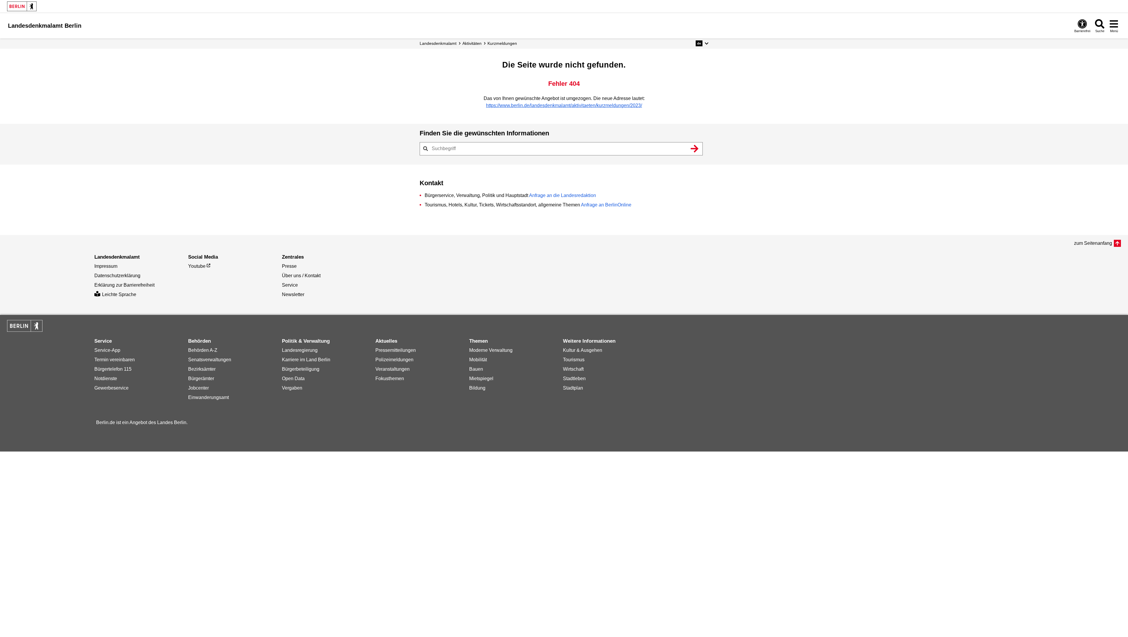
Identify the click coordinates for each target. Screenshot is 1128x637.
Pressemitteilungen (395, 350)
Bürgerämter (201, 378)
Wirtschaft (573, 369)
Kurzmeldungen (502, 43)
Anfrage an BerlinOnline (606, 204)
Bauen (476, 369)
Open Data (293, 378)
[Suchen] (695, 148)
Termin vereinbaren (114, 359)
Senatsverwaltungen (209, 359)
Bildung (477, 387)
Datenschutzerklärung (117, 275)
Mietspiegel (481, 378)
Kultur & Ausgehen (582, 350)
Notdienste (105, 378)
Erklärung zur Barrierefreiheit (124, 285)
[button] (702, 43)
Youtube (197, 266)
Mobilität (478, 359)
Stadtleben (574, 378)
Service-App (107, 350)
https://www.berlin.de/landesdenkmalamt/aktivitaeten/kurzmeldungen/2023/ (564, 105)
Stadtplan (573, 387)
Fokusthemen (389, 378)
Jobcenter (198, 387)
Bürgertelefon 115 (113, 369)
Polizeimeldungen (394, 359)
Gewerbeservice (111, 387)
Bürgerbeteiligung (300, 369)
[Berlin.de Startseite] (22, 6)
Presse (289, 266)
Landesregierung (300, 350)
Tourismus (573, 359)
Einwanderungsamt (208, 397)
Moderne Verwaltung (491, 350)
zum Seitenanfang (1093, 243)
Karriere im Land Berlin (306, 359)
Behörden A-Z (202, 350)
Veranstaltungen (392, 369)
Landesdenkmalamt (438, 43)
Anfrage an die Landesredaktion (562, 195)
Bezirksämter (202, 369)
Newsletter (293, 294)
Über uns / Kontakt (301, 275)
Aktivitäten (472, 43)
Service (290, 285)
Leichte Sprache (119, 294)
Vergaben (292, 387)
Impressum (105, 266)
